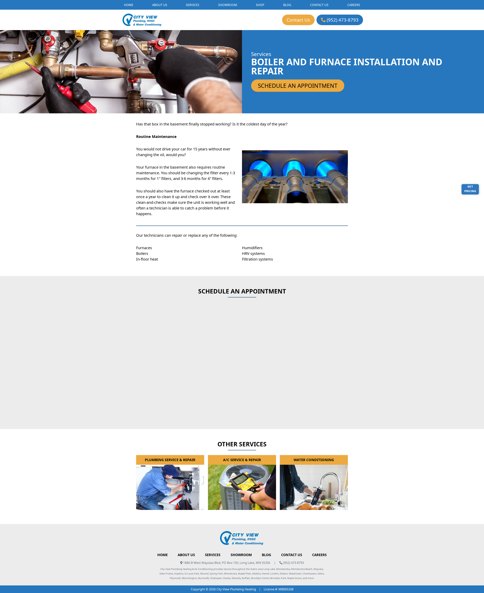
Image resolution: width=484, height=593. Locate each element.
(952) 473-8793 (342, 20)
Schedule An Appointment (297, 85)
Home (162, 555)
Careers (319, 555)
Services (212, 555)
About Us (186, 555)
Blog (266, 555)
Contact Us (298, 20)
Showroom (241, 555)
